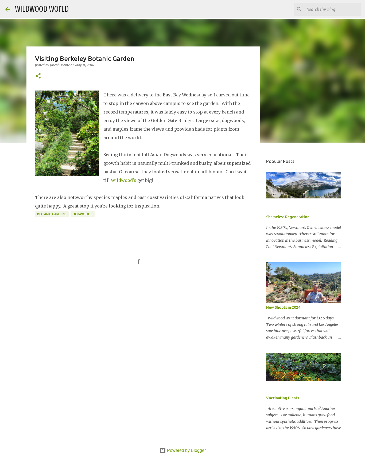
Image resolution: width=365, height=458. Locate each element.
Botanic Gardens (52, 214)
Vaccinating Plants (282, 398)
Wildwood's (123, 180)
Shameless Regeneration (287, 217)
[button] (38, 76)
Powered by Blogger (186, 450)
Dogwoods (82, 214)
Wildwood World (42, 9)
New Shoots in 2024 (283, 307)
